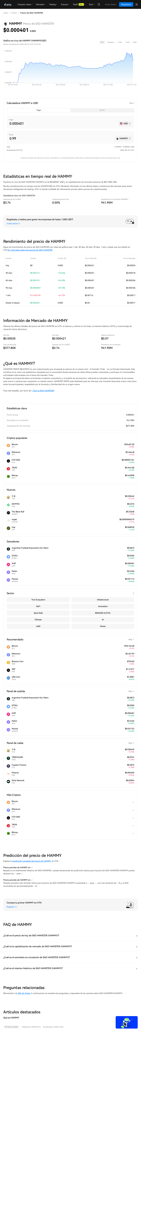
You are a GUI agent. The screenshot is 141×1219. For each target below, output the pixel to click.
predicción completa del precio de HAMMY (31, 861)
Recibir (102, 110)
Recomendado (69, 639)
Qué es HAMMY (11, 1017)
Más (131, 103)
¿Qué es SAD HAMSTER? (43, 391)
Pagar (39, 110)
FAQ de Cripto (24, 993)
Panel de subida (69, 691)
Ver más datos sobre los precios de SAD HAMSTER (30, 250)
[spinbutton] (62, 123)
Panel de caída (69, 743)
